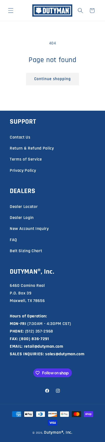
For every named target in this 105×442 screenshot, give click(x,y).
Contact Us (20, 137)
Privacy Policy (23, 170)
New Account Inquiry (29, 228)
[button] (11, 10)
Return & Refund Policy (32, 148)
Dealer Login (22, 217)
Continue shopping (52, 79)
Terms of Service (26, 159)
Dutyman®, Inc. (58, 432)
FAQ (13, 240)
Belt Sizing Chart (26, 251)
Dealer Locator (24, 206)
